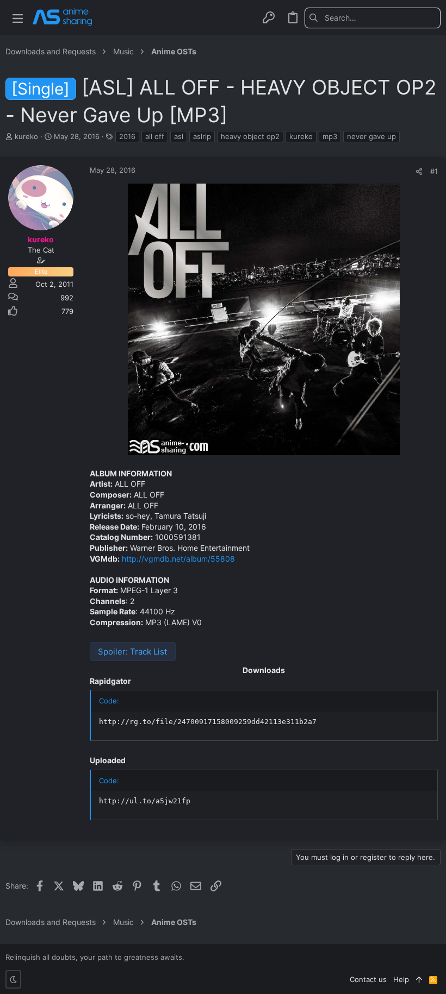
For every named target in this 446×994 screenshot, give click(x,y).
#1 (434, 171)
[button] (17, 17)
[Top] (419, 979)
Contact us (368, 979)
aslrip (202, 136)
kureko (301, 136)
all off (154, 136)
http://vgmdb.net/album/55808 (178, 558)
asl (178, 136)
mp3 (330, 136)
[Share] (419, 171)
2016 (127, 136)
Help (401, 979)
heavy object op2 (250, 136)
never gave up (371, 136)
